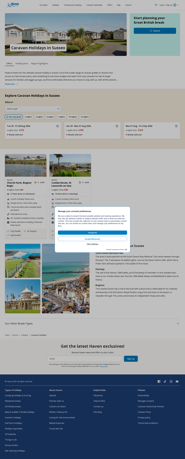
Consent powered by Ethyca (115, 249)
